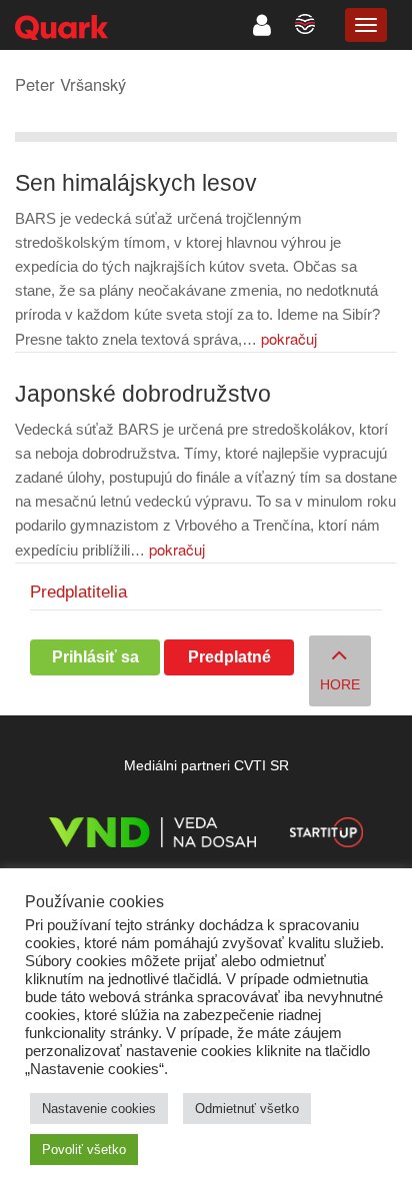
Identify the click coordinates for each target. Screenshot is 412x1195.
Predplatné (229, 656)
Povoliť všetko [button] (84, 1149)
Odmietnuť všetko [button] (247, 1108)
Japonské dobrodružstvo (143, 394)
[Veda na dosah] (152, 835)
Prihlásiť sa (95, 656)
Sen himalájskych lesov (136, 183)
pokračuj (289, 338)
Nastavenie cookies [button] (99, 1108)
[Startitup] (326, 835)
